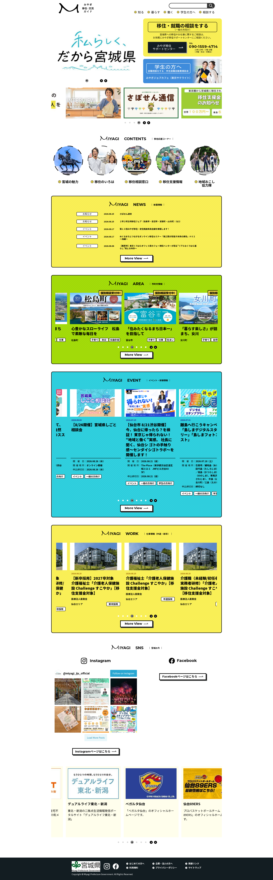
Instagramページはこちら (92, 751)
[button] (86, 80)
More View (133, 258)
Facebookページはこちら (179, 676)
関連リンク (193, 863)
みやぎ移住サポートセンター (164, 47)
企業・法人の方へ (164, 863)
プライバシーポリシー (166, 867)
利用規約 (133, 867)
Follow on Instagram (123, 673)
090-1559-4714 (203, 46)
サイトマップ (194, 867)
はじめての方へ (136, 863)
